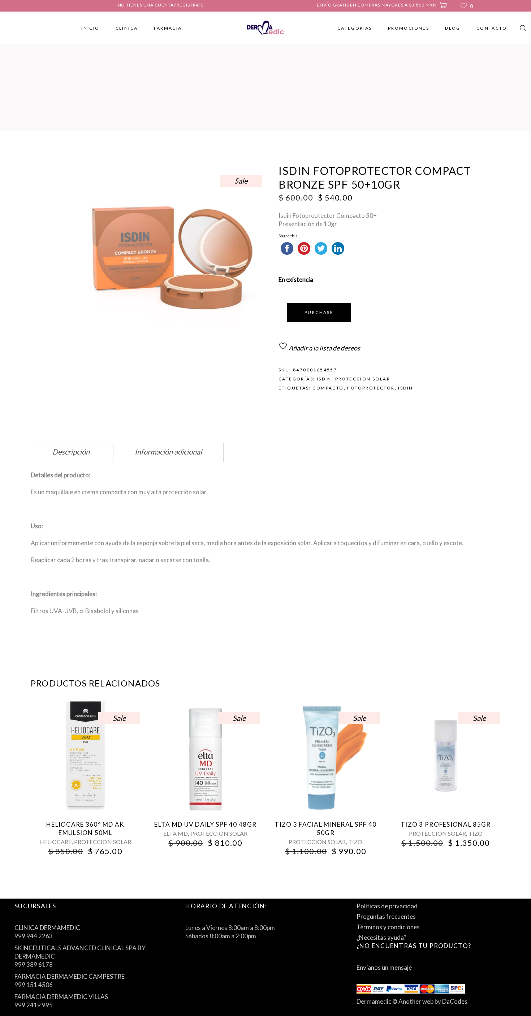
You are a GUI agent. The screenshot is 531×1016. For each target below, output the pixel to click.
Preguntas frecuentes (386, 916)
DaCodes (454, 1001)
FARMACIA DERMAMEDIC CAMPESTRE (69, 976)
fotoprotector (370, 388)
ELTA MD (175, 833)
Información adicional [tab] (168, 451)
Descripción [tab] (71, 451)
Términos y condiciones (388, 927)
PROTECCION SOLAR (362, 379)
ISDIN (324, 379)
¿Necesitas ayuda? (381, 937)
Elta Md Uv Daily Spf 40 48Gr (205, 824)
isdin (405, 388)
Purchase (319, 312)
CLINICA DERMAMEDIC (47, 927)
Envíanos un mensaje (384, 967)
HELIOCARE (55, 841)
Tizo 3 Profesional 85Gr (446, 824)
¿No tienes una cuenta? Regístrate (160, 5)
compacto (328, 388)
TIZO (355, 841)
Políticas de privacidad (387, 906)
